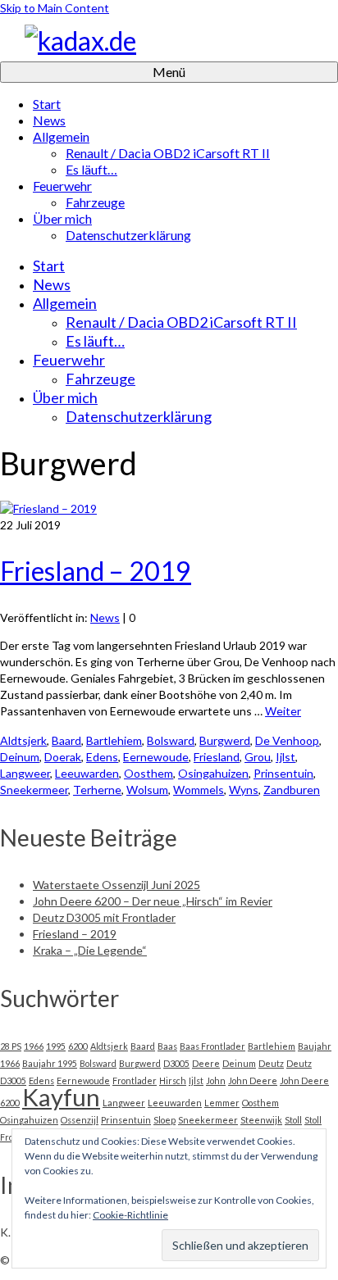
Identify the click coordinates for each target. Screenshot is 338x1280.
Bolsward (170, 740)
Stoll (293, 1119)
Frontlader (134, 1080)
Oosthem (148, 773)
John (216, 1080)
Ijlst (285, 757)
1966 (33, 1046)
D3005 (176, 1063)
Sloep (164, 1119)
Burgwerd (224, 740)
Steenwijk (261, 1119)
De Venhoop (287, 740)
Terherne (97, 790)
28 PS (10, 1046)
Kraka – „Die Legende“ (90, 950)
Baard (66, 740)
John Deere (252, 1080)
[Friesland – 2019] (48, 508)
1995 (56, 1046)
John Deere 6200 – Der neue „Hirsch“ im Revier (152, 901)
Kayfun (61, 1097)
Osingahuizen (213, 773)
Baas (167, 1046)
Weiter (283, 711)
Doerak (62, 757)
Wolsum (147, 790)
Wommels (198, 790)
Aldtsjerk (23, 740)
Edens (102, 757)
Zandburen (291, 790)
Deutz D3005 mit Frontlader (104, 917)
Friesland (217, 757)
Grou (257, 757)
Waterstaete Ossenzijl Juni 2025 (116, 885)
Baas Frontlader (212, 1046)
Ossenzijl (79, 1119)
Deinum (19, 757)
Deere (206, 1063)
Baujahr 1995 (49, 1063)
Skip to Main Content (54, 8)
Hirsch (172, 1080)
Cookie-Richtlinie (130, 1215)
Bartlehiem (114, 740)
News (105, 617)
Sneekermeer (34, 790)
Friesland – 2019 (74, 934)
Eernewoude (156, 757)
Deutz (271, 1063)
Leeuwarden (87, 773)
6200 (78, 1046)
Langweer (25, 773)
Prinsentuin (283, 773)
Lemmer (222, 1102)
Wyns (243, 790)
